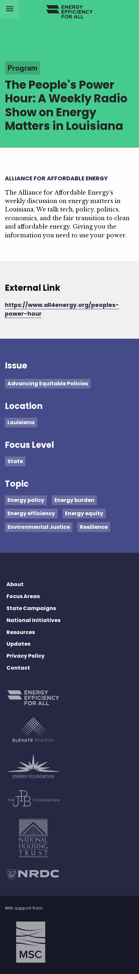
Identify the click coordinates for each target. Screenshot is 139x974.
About (15, 584)
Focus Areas (23, 596)
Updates (18, 644)
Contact (18, 668)
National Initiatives (33, 620)
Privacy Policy (25, 656)
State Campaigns (31, 608)
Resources (20, 632)
